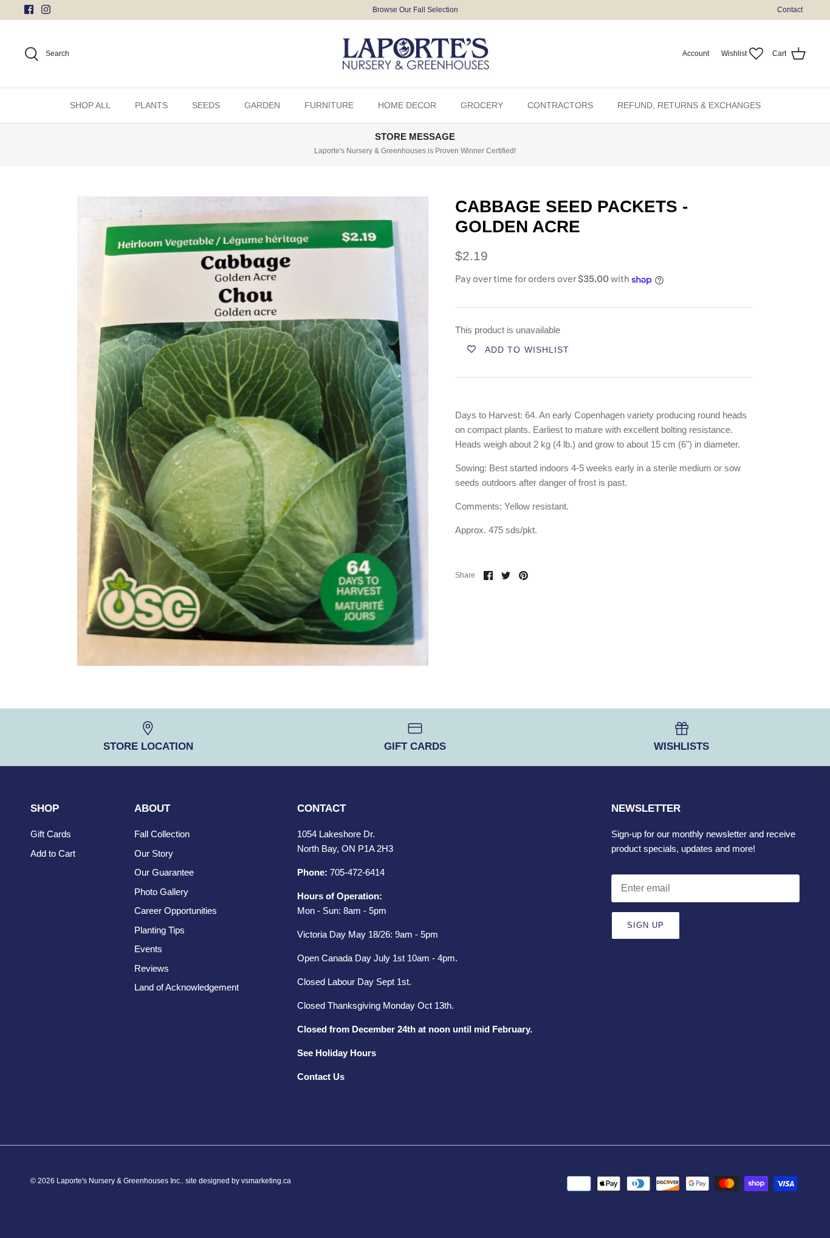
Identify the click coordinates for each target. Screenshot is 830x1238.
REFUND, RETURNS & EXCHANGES (689, 105)
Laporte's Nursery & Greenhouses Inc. (119, 1181)
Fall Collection (162, 834)
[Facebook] (28, 9)
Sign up (645, 925)
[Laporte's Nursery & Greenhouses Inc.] (415, 54)
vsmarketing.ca (266, 1181)
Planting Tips (159, 930)
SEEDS (206, 105)
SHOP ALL (90, 105)
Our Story (153, 853)
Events (148, 949)
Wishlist (734, 53)
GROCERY (482, 105)
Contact (790, 9)
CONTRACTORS (560, 105)
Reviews (151, 968)
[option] (253, 431)
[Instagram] (45, 9)
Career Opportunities (175, 910)
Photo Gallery (161, 892)
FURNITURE (329, 105)
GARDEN (262, 105)
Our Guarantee (164, 872)
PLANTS (151, 105)
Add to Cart (52, 853)
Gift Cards (50, 834)
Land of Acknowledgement (186, 987)
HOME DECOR (407, 105)
